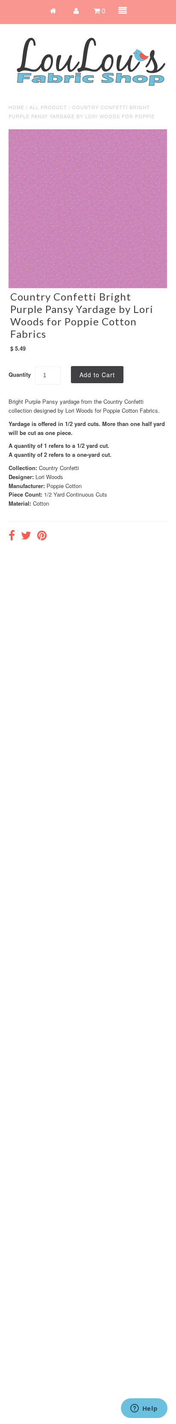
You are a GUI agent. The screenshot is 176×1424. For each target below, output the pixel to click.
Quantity (20, 374)
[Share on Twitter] (26, 536)
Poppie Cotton (64, 486)
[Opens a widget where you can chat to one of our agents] (143, 1409)
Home (16, 107)
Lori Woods (49, 477)
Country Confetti (59, 468)
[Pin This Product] (42, 536)
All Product (48, 107)
